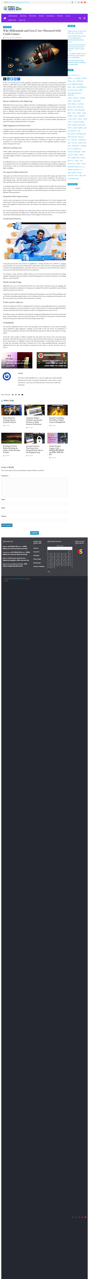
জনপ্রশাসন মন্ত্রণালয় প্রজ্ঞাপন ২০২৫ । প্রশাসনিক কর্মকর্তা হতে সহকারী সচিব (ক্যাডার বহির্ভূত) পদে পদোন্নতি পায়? (52, 363)
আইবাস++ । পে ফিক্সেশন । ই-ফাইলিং (77, 78)
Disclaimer (36, 555)
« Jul (48, 571)
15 (70, 557)
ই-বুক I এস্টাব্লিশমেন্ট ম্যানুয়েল (75, 84)
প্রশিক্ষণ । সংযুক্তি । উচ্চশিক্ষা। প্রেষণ (77, 128)
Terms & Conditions (38, 566)
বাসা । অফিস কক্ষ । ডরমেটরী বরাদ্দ (77, 140)
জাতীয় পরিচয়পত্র (50, 16)
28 (67, 564)
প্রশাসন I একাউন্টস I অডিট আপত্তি (76, 125)
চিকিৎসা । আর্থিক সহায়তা (74, 101)
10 (52, 557)
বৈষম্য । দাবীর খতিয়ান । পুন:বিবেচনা (77, 146)
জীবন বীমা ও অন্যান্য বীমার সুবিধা (76, 110)
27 (63, 564)
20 (63, 561)
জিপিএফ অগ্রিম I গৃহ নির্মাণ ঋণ (76, 107)
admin (13, 37)
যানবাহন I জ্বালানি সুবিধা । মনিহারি (77, 152)
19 (59, 561)
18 (56, 561)
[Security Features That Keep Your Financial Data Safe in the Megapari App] (34, 433)
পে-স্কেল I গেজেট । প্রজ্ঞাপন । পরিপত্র (77, 119)
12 (59, 557)
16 (49, 561)
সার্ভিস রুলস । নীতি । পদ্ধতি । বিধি (77, 176)
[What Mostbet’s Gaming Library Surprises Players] (11, 405)
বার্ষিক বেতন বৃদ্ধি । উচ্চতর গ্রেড (76, 137)
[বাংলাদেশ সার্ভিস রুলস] (5, 18)
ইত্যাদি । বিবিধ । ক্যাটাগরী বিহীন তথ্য (77, 87)
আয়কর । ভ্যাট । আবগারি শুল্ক (75, 81)
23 (49, 564)
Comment (5, 476)
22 (70, 561)
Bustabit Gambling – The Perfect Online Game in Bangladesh (57, 420)
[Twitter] (11, 79)
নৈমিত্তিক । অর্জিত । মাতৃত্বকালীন (76, 116)
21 (66, 561)
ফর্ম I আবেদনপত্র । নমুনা (74, 131)
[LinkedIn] (8, 79)
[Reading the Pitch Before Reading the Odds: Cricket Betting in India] (11, 433)
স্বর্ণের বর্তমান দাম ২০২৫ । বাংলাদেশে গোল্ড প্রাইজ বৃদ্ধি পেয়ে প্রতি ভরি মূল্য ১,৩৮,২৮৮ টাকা (16, 363)
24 (52, 564)
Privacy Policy (37, 559)
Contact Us (36, 551)
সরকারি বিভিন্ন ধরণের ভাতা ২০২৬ (76, 167)
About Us (36, 548)
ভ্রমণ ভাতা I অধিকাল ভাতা (74, 149)
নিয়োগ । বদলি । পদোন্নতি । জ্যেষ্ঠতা (77, 113)
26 (59, 564)
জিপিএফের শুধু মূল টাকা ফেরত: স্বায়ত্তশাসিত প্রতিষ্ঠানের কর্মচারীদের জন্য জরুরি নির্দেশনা (77, 62)
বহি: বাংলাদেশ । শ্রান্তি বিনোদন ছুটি (77, 134)
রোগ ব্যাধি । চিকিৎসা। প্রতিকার (76, 155)
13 (63, 557)
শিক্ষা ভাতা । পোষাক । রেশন (75, 161)
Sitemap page (37, 562)
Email (3, 508)
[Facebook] (15, 79)
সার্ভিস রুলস (60, 16)
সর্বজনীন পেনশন (12, 20)
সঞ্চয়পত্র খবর (22, 20)
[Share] (18, 79)
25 (56, 564)
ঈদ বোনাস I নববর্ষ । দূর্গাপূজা (75, 90)
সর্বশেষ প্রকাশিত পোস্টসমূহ (75, 173)
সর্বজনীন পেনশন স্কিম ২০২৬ (75, 170)
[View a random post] (84, 18)
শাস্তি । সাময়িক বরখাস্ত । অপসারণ (76, 158)
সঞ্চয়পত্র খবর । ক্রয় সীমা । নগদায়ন (77, 164)
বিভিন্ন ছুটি (41, 16)
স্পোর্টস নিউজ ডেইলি (7, 27)
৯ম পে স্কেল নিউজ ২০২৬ (74, 75)
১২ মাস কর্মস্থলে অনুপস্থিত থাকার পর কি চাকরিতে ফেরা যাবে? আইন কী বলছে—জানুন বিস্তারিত (77, 55)
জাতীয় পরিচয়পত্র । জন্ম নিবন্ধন (76, 104)
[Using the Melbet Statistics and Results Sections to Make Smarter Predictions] (34, 405)
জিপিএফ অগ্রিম (32, 16)
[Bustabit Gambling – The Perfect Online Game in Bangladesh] (57, 405)
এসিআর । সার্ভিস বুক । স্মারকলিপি (76, 98)
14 (66, 557)
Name (3, 499)
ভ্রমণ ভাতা (68, 16)
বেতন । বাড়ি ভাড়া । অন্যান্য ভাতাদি (77, 143)
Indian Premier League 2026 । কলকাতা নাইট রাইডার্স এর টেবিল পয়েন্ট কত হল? (56, 450)
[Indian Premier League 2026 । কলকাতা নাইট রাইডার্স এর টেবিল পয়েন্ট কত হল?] (57, 433)
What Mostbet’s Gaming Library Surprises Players (9, 420)
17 (52, 561)
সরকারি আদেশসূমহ (12, 16)
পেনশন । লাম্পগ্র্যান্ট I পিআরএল (76, 122)
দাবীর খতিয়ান (23, 16)
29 (70, 564)
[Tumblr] (5, 79)
